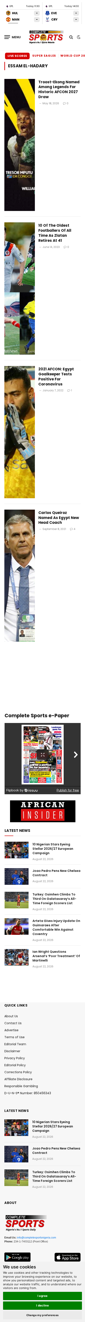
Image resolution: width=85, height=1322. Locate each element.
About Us (11, 1016)
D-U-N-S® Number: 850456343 (27, 1093)
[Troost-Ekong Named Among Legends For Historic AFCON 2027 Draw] (19, 145)
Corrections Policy (18, 1072)
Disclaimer (12, 1051)
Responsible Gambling (21, 1086)
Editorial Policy (15, 1065)
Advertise (11, 1030)
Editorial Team (15, 1044)
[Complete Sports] (46, 37)
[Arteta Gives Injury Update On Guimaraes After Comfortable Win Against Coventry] (17, 926)
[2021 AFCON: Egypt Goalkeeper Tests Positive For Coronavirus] (19, 432)
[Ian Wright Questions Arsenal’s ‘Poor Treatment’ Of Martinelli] (17, 957)
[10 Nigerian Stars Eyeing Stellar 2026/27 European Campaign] (17, 850)
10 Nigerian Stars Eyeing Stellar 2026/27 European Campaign (52, 848)
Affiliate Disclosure (18, 1079)
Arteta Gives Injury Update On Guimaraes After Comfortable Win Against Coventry (56, 927)
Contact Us (13, 1023)
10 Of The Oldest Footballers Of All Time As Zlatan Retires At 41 (54, 233)
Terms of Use (14, 1037)
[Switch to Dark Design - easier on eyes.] (78, 37)
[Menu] (12, 37)
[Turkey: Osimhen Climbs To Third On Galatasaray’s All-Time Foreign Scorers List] (17, 900)
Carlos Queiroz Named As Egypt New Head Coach (58, 517)
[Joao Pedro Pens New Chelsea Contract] (17, 876)
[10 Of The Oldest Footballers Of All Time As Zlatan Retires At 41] (19, 288)
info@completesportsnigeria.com (36, 1237)
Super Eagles (44, 56)
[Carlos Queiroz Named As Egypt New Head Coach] (19, 576)
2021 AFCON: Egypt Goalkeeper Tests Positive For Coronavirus (56, 376)
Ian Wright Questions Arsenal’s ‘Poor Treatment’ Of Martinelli (56, 956)
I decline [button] (42, 1305)
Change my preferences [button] (42, 1315)
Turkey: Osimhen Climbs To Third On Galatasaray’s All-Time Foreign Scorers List (54, 898)
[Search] (71, 37)
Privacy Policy (14, 1058)
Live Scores (17, 56)
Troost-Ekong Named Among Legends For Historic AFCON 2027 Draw (59, 89)
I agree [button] (42, 1296)
